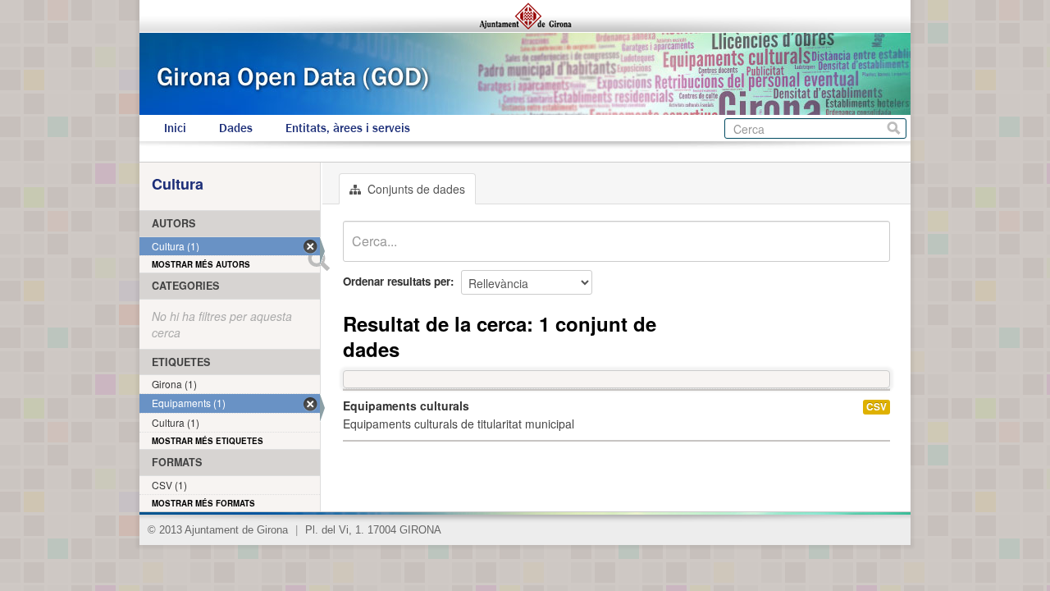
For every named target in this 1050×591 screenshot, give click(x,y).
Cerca (894, 128)
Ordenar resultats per (396, 281)
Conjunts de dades (414, 189)
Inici (175, 128)
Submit (318, 260)
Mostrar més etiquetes (207, 441)
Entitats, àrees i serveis (347, 128)
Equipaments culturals (406, 405)
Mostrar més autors (201, 264)
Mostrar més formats (203, 503)
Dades (236, 128)
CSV (876, 407)
